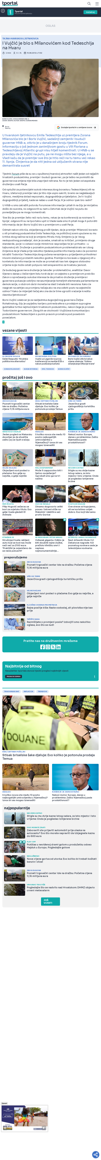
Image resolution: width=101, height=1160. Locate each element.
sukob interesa (31, 369)
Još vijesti (48, 901)
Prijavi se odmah (13, 676)
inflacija (28, 691)
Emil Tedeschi (48, 369)
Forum (15, 173)
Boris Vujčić (64, 369)
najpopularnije (17, 808)
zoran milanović (12, 369)
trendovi (42, 691)
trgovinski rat (11, 691)
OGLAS (50, 26)
